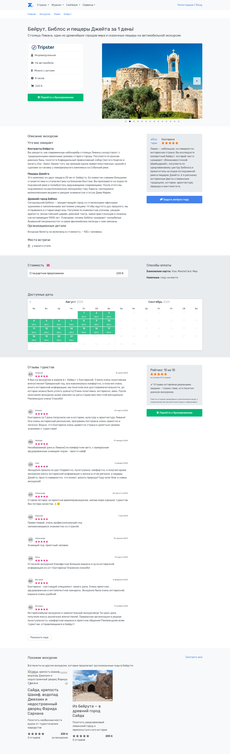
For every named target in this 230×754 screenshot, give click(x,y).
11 (34, 330)
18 (34, 338)
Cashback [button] (72, 4)
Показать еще (39, 637)
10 (109, 322)
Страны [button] (42, 4)
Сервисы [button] (88, 4)
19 (46, 338)
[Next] (197, 81)
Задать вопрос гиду (176, 199)
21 (71, 338)
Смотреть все (193, 657)
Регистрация (186, 4)
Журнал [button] (56, 4)
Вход (199, 4)
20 (59, 338)
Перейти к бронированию (57, 97)
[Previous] (107, 81)
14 (71, 330)
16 (96, 330)
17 (109, 330)
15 (84, 330)
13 (59, 330)
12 (46, 330)
